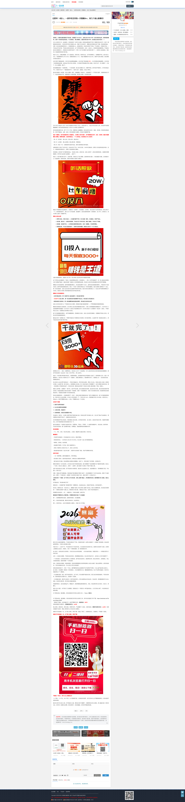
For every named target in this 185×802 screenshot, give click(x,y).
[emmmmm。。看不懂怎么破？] (61, 775)
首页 (52, 2)
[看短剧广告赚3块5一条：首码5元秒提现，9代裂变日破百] (47, 325)
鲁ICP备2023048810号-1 (58, 799)
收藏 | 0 (76, 710)
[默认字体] (107, 13)
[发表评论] (182, 792)
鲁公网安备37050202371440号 (71, 799)
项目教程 (80, 2)
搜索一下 (131, 6)
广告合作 (62, 791)
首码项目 (58, 2)
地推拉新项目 (66, 2)
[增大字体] (109, 13)
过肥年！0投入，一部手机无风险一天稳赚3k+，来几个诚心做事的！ (81, 10)
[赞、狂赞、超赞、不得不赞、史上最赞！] (62, 775)
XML (58, 791)
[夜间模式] (132, 2)
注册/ (127, 1)
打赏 (86, 710)
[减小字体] (106, 13)
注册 (80, 770)
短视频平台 (56, 298)
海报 (81, 727)
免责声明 (68, 791)
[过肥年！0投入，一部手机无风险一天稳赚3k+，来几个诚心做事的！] (81, 100)
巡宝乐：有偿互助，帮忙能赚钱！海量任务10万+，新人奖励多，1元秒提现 (130, 32)
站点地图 (53, 791)
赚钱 (90, 61)
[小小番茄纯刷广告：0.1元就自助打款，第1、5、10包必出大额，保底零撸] (137, 325)
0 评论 (70, 22)
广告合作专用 (60, 22)
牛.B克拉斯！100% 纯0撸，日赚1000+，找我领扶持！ (126, 30)
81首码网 (63, 795)
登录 (129, 1)
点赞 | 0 (81, 710)
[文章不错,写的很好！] (59, 775)
